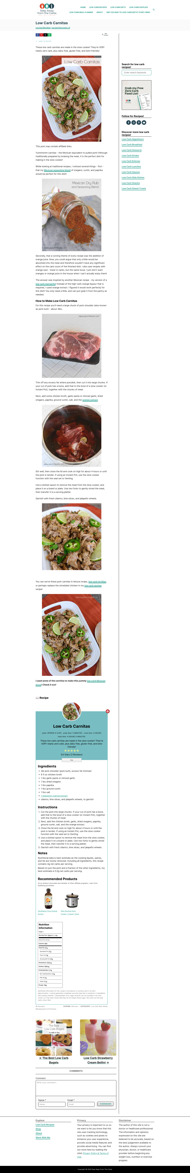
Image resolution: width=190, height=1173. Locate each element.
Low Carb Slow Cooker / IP (60, 27)
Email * (71, 1100)
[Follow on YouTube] (144, 122)
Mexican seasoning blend (57, 170)
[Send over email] (49, 34)
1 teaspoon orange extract (54, 795)
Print (71, 760)
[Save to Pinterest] (42, 34)
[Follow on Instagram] (133, 122)
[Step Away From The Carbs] (49, 9)
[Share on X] (46, 34)
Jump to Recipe (44, 41)
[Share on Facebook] (38, 34)
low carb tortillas (97, 581)
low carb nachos (93, 585)
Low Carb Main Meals (43, 27)
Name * (42, 1100)
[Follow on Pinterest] (139, 122)
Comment (41, 1078)
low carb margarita (46, 284)
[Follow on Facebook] (128, 122)
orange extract (90, 400)
